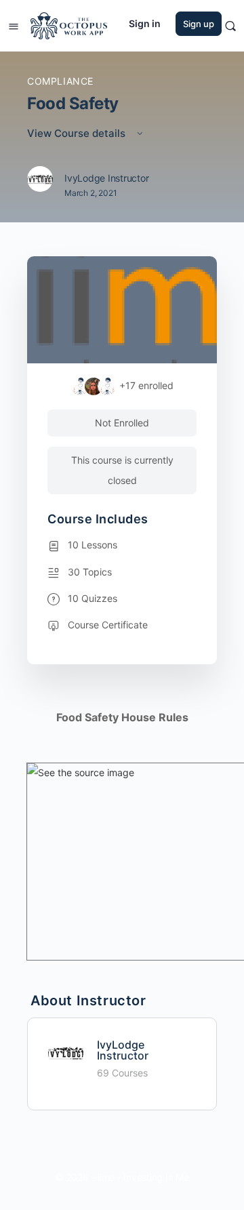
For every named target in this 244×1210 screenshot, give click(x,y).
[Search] (230, 26)
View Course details (77, 133)
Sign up (198, 23)
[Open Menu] (13, 24)
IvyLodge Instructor (122, 1050)
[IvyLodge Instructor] (65, 1052)
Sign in (145, 23)
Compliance (60, 81)
